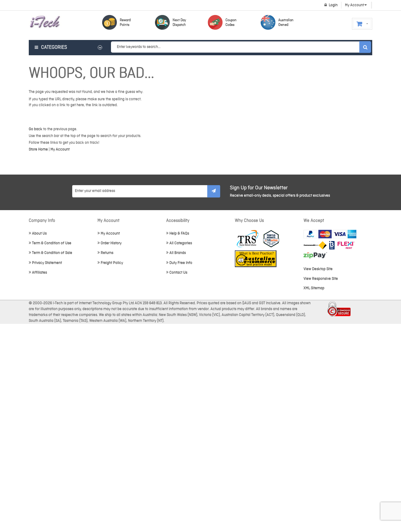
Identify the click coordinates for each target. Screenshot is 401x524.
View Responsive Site (321, 278)
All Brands (177, 252)
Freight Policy (112, 262)
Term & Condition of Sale (52, 252)
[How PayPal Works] (330, 234)
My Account (60, 149)
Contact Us (178, 272)
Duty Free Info (180, 262)
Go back (35, 129)
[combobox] (241, 47)
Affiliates (39, 272)
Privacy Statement (47, 262)
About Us (39, 233)
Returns (107, 252)
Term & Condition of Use (51, 243)
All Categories (180, 243)
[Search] (365, 47)
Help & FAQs (179, 233)
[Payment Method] (315, 245)
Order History (111, 243)
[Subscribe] (213, 191)
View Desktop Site (318, 269)
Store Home (38, 149)
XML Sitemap (314, 288)
